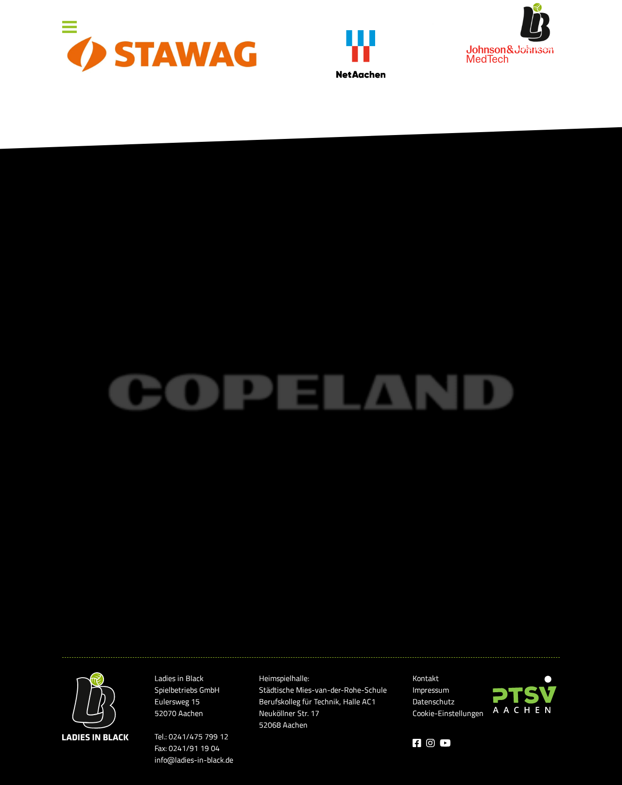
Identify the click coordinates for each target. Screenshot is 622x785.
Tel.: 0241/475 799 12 (191, 736)
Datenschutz (433, 701)
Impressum (431, 690)
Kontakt (426, 678)
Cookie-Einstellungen (448, 713)
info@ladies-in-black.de (194, 760)
